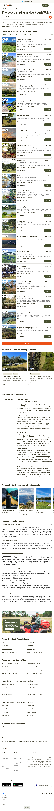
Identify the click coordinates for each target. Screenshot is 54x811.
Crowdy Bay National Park (25, 577)
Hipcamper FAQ (5, 768)
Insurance (16, 765)
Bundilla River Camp (14, 376)
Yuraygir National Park (22, 580)
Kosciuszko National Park (43, 456)
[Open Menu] (51, 5)
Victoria (31, 436)
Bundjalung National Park (24, 582)
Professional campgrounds (17, 762)
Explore (3, 8)
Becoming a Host (18, 756)
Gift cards (4, 756)
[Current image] (6, 50)
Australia (8, 8)
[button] (27, 524)
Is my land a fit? (18, 758)
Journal (3, 761)
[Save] (3, 39)
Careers (3, 763)
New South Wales (14, 8)
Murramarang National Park (25, 578)
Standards (16, 768)
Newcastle (44, 417)
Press (3, 766)
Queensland (20, 419)
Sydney (16, 22)
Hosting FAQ (17, 770)
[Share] (6, 39)
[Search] (50, 17)
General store (5, 758)
